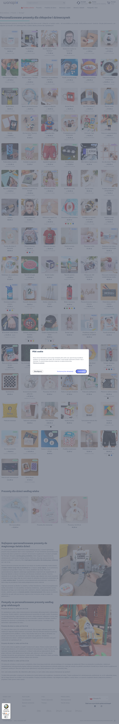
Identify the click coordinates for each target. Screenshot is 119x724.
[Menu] (9, 704)
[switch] (6, 717)
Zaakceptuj (81, 371)
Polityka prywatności (38, 363)
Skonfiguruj (38, 371)
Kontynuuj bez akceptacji (65, 371)
